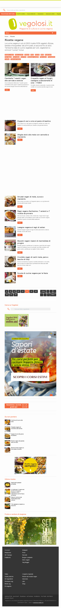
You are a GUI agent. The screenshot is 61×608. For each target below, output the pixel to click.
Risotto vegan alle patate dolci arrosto (17, 441)
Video (6, 574)
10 (6, 291)
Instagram (30, 596)
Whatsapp (16, 596)
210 (11, 294)
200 (7, 294)
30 (14, 291)
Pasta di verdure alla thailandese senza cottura (16, 499)
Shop (23, 584)
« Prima (43, 291)
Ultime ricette (10, 479)
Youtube (43, 596)
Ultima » (53, 294)
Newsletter (8, 596)
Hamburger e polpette (33, 57)
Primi (32, 54)
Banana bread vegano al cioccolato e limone (17, 448)
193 (23, 291)
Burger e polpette (27, 557)
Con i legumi (8, 57)
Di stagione (8, 586)
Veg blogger (25, 562)
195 (31, 291)
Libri (23, 581)
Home (6, 36)
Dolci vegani (26, 560)
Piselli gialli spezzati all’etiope (16, 483)
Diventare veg (9, 581)
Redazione (8, 552)
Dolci (42, 54)
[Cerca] (8, 309)
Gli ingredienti (9, 579)
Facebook (37, 596)
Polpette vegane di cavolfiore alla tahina (16, 427)
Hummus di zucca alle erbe (17, 420)
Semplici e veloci (9, 54)
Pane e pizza (43, 57)
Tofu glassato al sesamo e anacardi (17, 504)
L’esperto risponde (27, 574)
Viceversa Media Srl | (38, 602)
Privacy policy (9, 598)
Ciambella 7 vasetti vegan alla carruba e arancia (15, 79)
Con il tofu (23, 57)
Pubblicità (7, 557)
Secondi (37, 54)
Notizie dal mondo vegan (29, 576)
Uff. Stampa (8, 555)
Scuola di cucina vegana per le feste (32, 273)
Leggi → (7, 89)
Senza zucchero (19, 54)
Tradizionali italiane (15, 59)
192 (18, 291)
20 (10, 291)
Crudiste (7, 59)
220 (15, 294)
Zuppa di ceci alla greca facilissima (17, 434)
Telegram (23, 596)
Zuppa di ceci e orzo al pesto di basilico (34, 121)
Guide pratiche (9, 576)
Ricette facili (48, 54)
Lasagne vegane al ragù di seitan (31, 227)
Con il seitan (16, 57)
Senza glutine (51, 57)
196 (36, 291)
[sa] (4, 10)
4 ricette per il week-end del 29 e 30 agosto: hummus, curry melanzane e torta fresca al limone (17, 492)
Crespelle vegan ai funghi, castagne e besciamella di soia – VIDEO (42, 80)
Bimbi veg (8, 584)
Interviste (25, 579)
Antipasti (27, 54)
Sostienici (50, 596)
